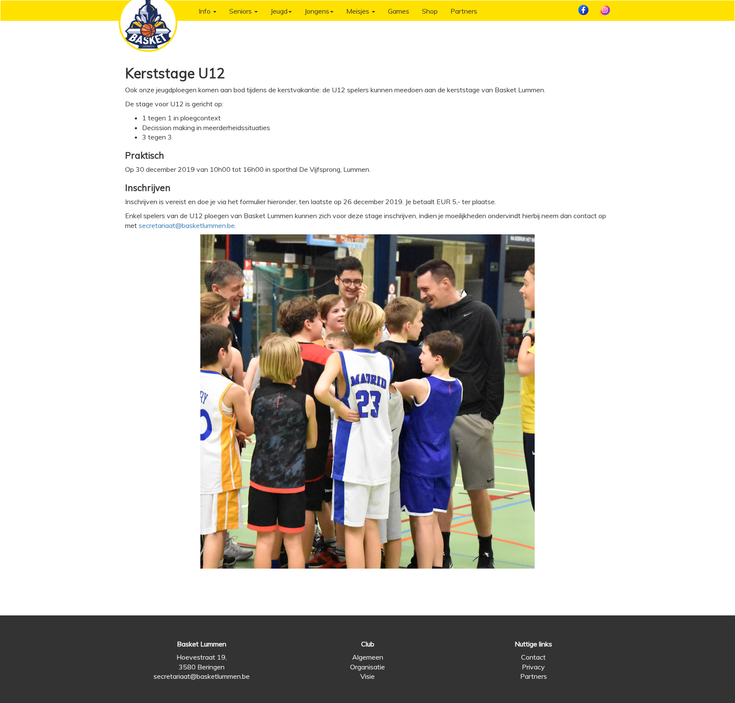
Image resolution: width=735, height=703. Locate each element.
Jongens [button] (317, 11)
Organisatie (367, 667)
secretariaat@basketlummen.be (187, 225)
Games (398, 11)
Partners (463, 11)
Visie (367, 676)
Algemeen (367, 657)
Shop (430, 11)
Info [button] (205, 11)
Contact (533, 657)
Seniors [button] (241, 11)
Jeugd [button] (279, 11)
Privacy (533, 667)
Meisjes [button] (358, 11)
